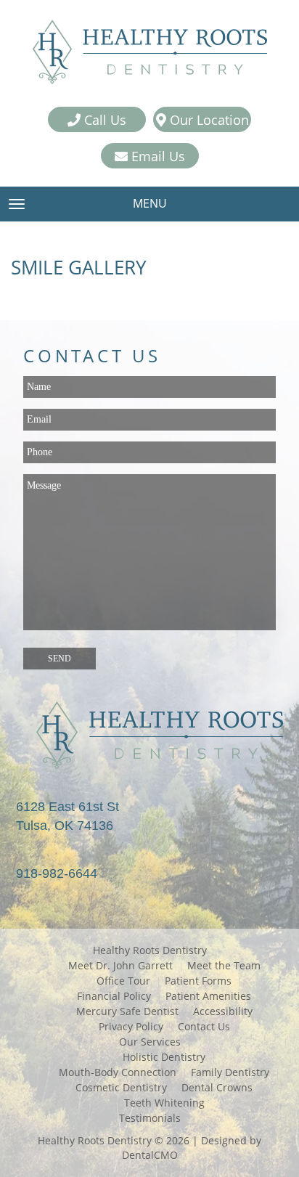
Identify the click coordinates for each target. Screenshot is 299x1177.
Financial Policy (114, 996)
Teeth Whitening (164, 1102)
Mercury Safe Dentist (127, 1011)
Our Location (207, 120)
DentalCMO (150, 1155)
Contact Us (204, 1026)
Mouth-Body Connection (117, 1072)
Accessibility (223, 1011)
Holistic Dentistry (164, 1057)
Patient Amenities (208, 996)
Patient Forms (198, 980)
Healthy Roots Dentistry (150, 950)
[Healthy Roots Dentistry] (149, 53)
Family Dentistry (230, 1072)
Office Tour (123, 980)
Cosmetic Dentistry (121, 1087)
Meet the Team (224, 965)
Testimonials (150, 1118)
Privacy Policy (131, 1026)
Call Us (103, 120)
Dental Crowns (217, 1087)
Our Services (150, 1041)
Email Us (156, 156)
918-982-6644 (56, 873)
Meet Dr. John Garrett (120, 965)
